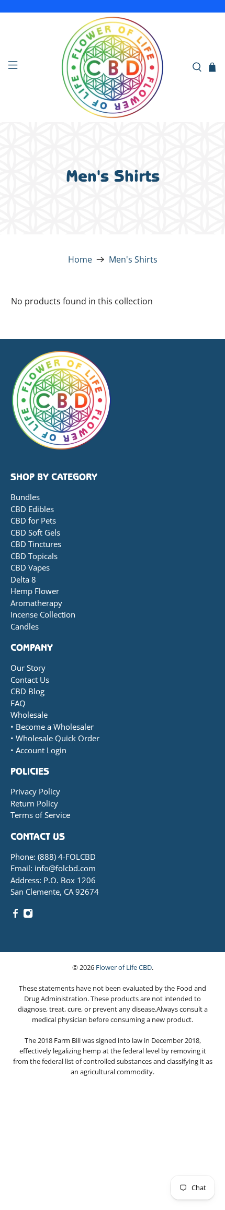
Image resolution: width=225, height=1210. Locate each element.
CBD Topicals (34, 556)
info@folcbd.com (65, 868)
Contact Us (29, 679)
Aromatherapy (36, 603)
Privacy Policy (35, 791)
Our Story (28, 667)
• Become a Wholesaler (52, 726)
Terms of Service (40, 815)
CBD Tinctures (35, 544)
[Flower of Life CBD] (113, 67)
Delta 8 (23, 579)
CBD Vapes (30, 567)
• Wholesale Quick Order (54, 738)
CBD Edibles (32, 509)
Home (80, 259)
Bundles (25, 497)
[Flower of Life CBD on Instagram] (28, 915)
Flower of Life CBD (124, 967)
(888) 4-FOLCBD (67, 856)
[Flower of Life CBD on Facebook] (15, 915)
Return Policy (34, 803)
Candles (24, 626)
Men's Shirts (133, 259)
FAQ (18, 703)
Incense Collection (42, 614)
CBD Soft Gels (35, 532)
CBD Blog (27, 691)
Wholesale (29, 714)
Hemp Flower (34, 591)
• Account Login (38, 750)
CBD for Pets (33, 520)
